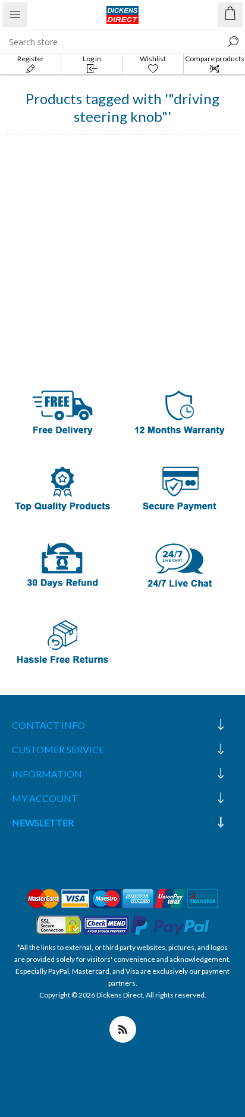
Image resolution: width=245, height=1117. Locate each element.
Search (233, 42)
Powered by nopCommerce (123, 1006)
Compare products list (214, 63)
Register (30, 58)
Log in (92, 58)
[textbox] (110, 42)
